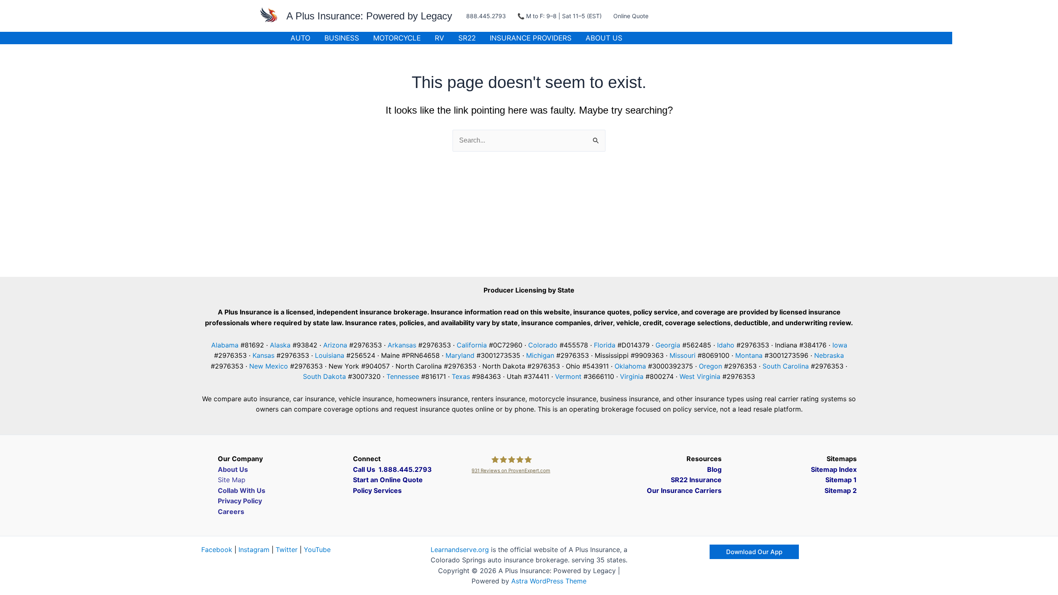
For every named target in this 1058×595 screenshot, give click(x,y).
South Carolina (786, 366)
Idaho (725, 345)
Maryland (460, 355)
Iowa (839, 345)
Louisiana (329, 355)
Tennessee (402, 376)
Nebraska (829, 355)
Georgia (667, 345)
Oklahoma (630, 366)
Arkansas (402, 345)
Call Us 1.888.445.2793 (392, 469)
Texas (461, 376)
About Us (604, 38)
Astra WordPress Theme (548, 581)
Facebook (216, 549)
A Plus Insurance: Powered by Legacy (369, 15)
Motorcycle (397, 38)
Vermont (568, 376)
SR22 (467, 38)
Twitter (287, 549)
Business (341, 38)
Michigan (540, 355)
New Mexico (268, 366)
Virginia (631, 376)
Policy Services (377, 490)
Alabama (224, 345)
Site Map (231, 480)
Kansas (263, 355)
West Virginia (699, 376)
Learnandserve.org (460, 549)
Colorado (543, 345)
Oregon (710, 366)
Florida (604, 345)
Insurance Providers (531, 38)
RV (439, 38)
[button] (754, 552)
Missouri (683, 355)
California (472, 345)
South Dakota (324, 376)
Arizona (335, 345)
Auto (300, 38)
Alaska (280, 345)
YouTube (317, 549)
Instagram (253, 549)
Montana (749, 355)
